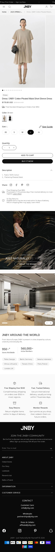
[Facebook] (16, 185)
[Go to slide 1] (2, 90)
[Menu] (4, 6)
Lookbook (5, 471)
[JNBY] (27, 6)
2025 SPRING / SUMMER (15, 12)
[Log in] (46, 6)
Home (4, 12)
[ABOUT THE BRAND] (27, 240)
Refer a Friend (7, 480)
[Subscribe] (51, 449)
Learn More (17, 194)
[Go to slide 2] (4, 90)
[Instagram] (11, 185)
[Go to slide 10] (21, 90)
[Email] (27, 185)
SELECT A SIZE (27, 548)
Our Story (5, 466)
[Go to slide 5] (10, 90)
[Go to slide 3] (6, 90)
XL (40, 133)
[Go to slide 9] (19, 90)
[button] (9, 6)
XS (6, 132)
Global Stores (7, 462)
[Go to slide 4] (8, 90)
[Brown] (4, 118)
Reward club (7, 475)
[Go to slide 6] (12, 90)
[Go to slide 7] (14, 90)
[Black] (10, 118)
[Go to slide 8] (17, 90)
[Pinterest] (22, 185)
